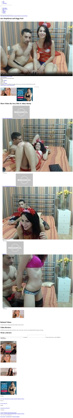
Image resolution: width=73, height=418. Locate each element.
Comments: (25, 337)
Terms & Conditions (16, 416)
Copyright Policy (8, 416)
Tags (4, 403)
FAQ (9, 408)
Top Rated (11, 15)
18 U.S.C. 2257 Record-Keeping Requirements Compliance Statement (12, 413)
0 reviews (5, 83)
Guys (3, 2)
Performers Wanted (13, 412)
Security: (47, 337)
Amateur (5, 80)
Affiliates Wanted (7, 412)
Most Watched (7, 15)
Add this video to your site (5, 85)
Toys (6, 403)
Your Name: (2, 337)
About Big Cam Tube (4, 408)
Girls (3, 1)
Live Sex (4, 12)
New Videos (2, 15)
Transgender (5, 3)
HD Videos (25, 15)
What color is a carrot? (53, 337)
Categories (4, 10)
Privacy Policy (2, 416)
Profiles (4, 11)
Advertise (2, 412)
